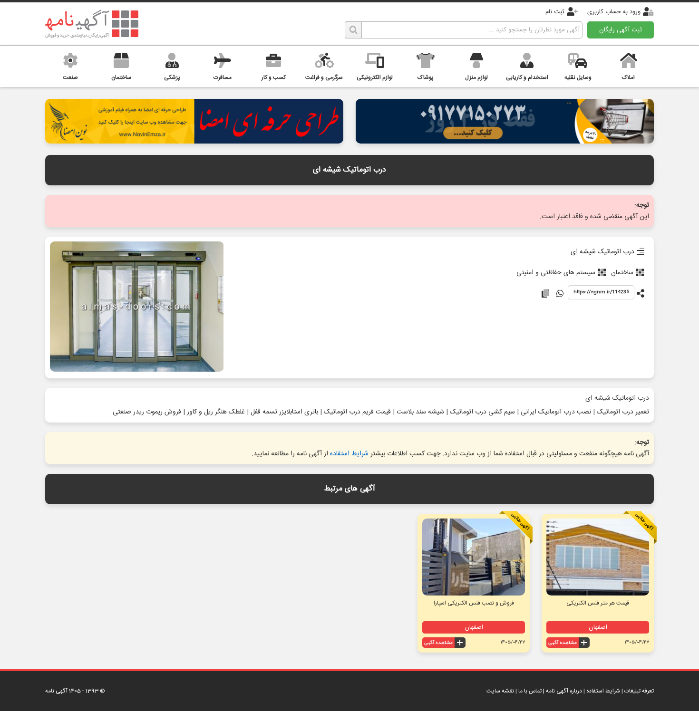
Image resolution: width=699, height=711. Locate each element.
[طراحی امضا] (194, 141)
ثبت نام (554, 12)
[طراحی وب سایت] (505, 141)
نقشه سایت (500, 691)
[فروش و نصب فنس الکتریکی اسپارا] (473, 557)
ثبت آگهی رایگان (620, 30)
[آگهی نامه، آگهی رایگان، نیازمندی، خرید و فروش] (91, 24)
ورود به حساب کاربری (614, 12)
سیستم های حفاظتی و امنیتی (555, 273)
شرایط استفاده (349, 454)
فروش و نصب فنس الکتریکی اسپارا (474, 603)
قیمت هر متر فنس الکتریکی (597, 603)
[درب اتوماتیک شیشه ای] (136, 307)
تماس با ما (530, 691)
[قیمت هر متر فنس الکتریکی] (597, 557)
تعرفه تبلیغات (639, 691)
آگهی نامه (56, 691)
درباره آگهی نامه (564, 691)
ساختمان (622, 273)
